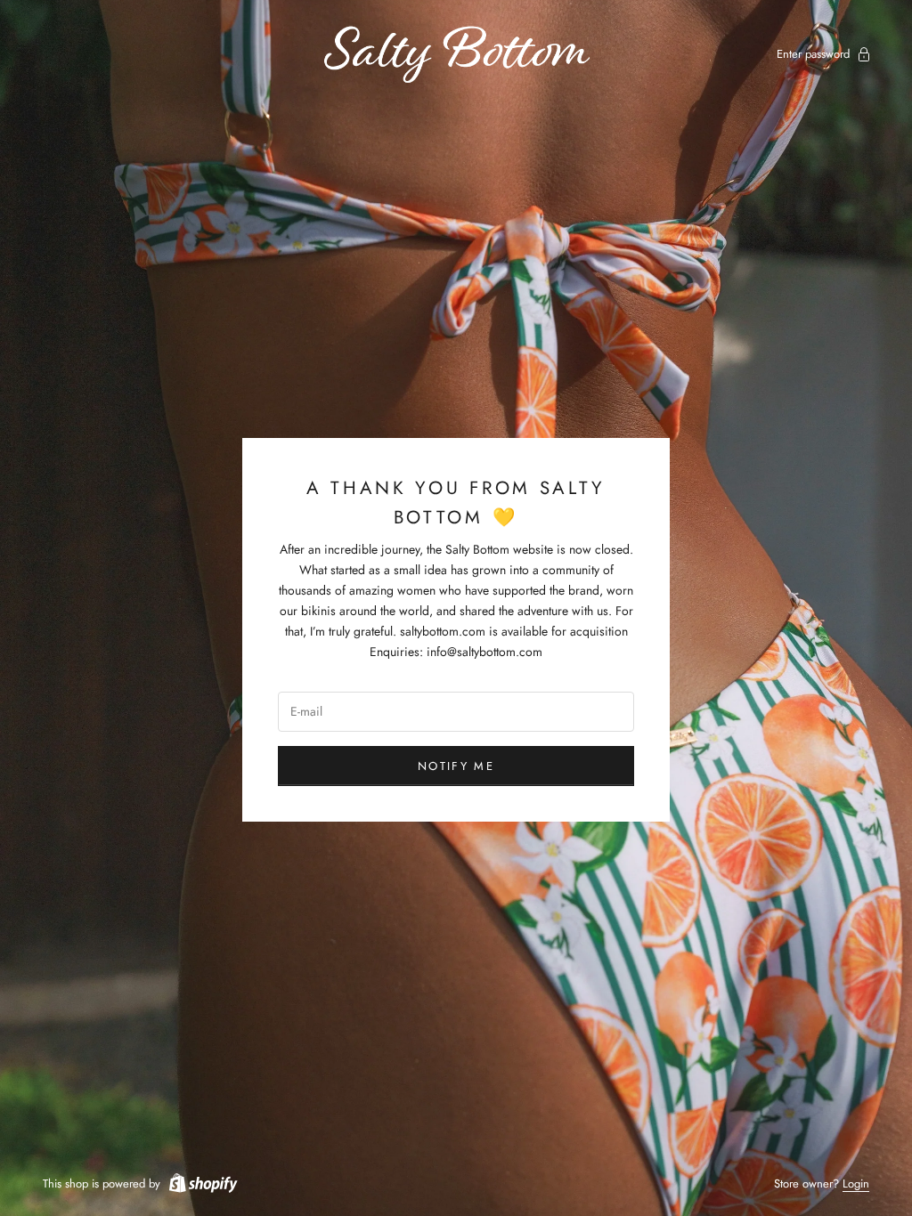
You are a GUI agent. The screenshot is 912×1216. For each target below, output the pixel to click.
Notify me (456, 766)
